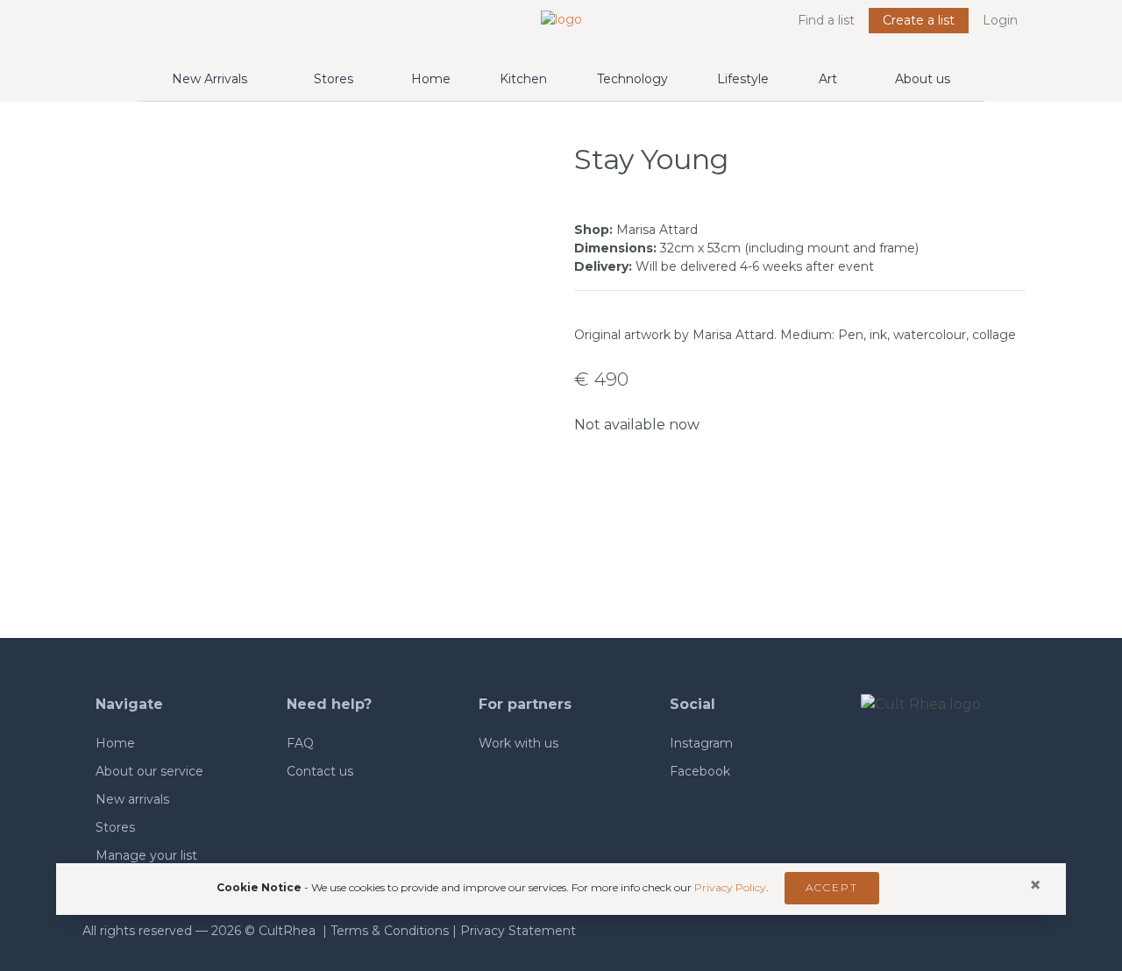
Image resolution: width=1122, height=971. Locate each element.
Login (1000, 20)
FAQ (300, 743)
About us (922, 79)
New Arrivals (209, 79)
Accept (832, 887)
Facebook (700, 771)
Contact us (320, 771)
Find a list (826, 20)
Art (828, 79)
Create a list (919, 20)
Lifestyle (743, 79)
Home (431, 79)
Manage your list (146, 855)
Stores (333, 79)
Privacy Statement (518, 931)
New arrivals (132, 799)
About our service (149, 771)
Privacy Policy (730, 887)
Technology (632, 79)
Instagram (701, 743)
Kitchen (523, 79)
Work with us (518, 743)
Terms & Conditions (389, 931)
